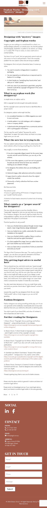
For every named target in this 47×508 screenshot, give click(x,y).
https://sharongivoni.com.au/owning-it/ (16, 370)
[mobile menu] (44, 3)
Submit (10, 489)
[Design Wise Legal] (23, 3)
